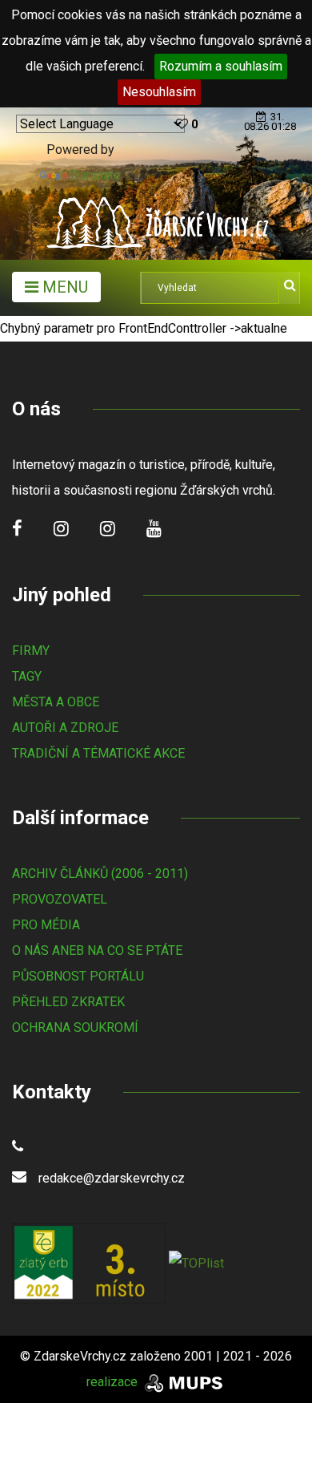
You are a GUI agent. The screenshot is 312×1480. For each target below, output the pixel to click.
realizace (113, 1381)
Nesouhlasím (159, 91)
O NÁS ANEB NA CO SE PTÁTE (97, 950)
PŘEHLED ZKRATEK (68, 1001)
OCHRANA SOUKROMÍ (75, 1027)
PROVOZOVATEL (59, 899)
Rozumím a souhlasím (220, 66)
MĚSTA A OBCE (55, 702)
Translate (95, 175)
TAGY (27, 676)
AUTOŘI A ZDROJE (65, 727)
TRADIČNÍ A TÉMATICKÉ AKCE (98, 753)
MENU (63, 287)
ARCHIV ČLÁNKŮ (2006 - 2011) (100, 873)
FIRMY (31, 650)
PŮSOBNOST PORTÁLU (78, 976)
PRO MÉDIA (46, 924)
